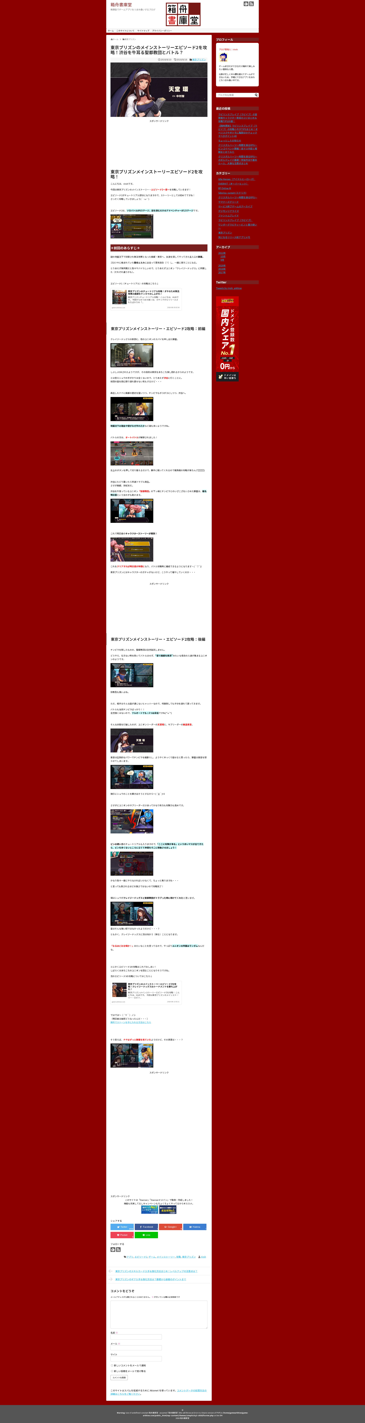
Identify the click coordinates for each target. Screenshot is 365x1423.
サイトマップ (143, 30)
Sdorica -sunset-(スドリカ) (232, 192)
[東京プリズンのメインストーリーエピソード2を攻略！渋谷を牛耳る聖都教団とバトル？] (194, 1227)
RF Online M (224, 188)
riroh (203, 1256)
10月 (223, 256)
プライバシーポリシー (162, 30)
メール (115, 1343)
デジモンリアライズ (228, 211)
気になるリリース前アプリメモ (234, 237)
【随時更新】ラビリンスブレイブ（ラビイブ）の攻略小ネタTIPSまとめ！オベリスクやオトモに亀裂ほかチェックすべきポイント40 (238, 131)
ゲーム (152, 1256)
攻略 (178, 1256)
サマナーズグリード (228, 202)
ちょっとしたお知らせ (229, 140)
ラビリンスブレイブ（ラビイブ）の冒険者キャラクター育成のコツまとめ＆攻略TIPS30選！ (237, 118)
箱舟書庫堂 (121, 4)
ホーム (111, 30)
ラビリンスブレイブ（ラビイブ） (235, 220)
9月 (222, 259)
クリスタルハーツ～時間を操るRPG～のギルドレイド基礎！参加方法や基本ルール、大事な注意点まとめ (237, 160)
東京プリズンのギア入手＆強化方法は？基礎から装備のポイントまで (150, 1279)
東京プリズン (199, 59)
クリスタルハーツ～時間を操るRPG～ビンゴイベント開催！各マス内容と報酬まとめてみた (237, 148)
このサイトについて (125, 30)
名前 (114, 1332)
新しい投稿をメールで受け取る (130, 1371)
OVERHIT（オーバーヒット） (233, 183)
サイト (113, 1354)
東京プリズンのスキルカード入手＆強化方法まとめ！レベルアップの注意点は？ (156, 1271)
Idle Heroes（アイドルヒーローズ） (236, 179)
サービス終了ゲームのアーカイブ (235, 206)
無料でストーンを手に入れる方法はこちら (130, 1022)
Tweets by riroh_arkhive (229, 288)
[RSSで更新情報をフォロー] (251, 3)
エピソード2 (141, 1256)
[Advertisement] (158, 145)
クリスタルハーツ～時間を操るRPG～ (237, 197)
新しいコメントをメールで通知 (130, 1365)
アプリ (129, 1256)
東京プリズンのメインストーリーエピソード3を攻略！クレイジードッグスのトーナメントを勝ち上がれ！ (152, 986)
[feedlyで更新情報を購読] (246, 3)
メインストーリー (166, 1256)
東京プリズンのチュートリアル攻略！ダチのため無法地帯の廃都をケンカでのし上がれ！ (153, 292)
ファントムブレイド (228, 215)
